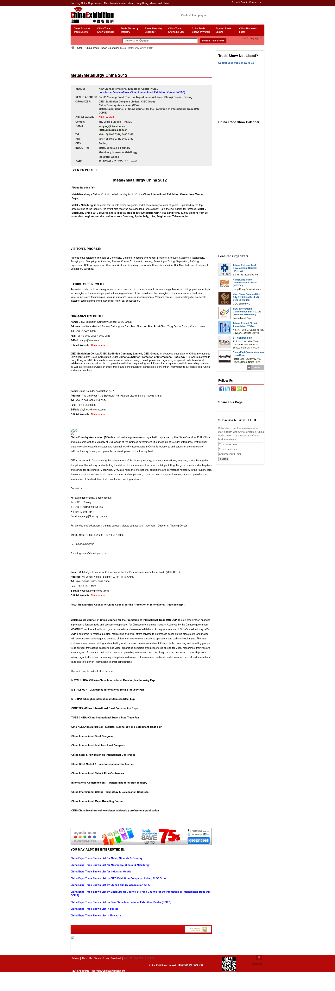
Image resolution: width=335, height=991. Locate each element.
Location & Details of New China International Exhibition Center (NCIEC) (142, 92)
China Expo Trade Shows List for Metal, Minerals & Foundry (106, 858)
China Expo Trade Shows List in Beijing (94, 908)
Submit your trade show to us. (236, 63)
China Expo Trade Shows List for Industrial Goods (101, 871)
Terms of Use (101, 958)
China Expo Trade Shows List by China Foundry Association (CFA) (110, 885)
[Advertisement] (142, 60)
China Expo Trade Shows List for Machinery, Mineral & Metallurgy (110, 865)
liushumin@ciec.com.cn (113, 130)
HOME (79, 48)
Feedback (116, 958)
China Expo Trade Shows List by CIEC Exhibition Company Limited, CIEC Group (119, 878)
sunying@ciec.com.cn (112, 126)
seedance (257, 964)
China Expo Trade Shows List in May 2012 (96, 915)
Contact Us (255, 2)
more (257, 367)
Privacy (75, 958)
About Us (87, 958)
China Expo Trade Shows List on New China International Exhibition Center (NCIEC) (121, 902)
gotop (259, 957)
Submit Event (239, 2)
